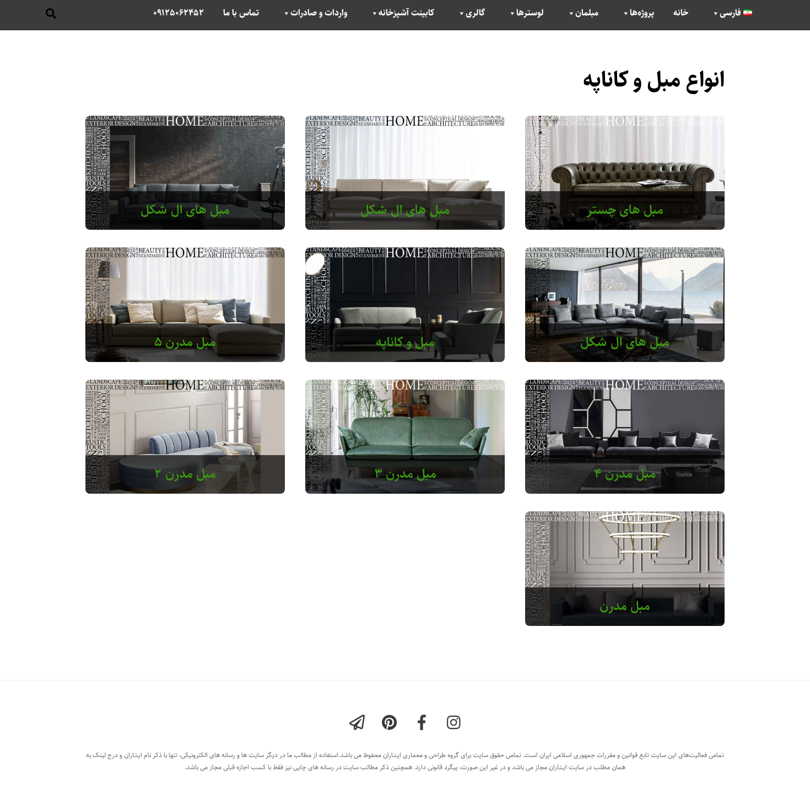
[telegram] (359, 723)
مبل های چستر (625, 209)
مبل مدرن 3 (405, 473)
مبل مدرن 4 (625, 473)
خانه (680, 13)
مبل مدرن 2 (184, 473)
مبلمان (586, 13)
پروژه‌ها (642, 13)
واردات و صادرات (318, 13)
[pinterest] (391, 723)
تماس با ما (241, 13)
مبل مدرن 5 (185, 342)
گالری (475, 13)
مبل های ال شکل (404, 209)
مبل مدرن (625, 606)
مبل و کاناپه (405, 342)
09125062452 (178, 13)
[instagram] (456, 723)
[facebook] (424, 723)
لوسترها (530, 13)
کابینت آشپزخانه (406, 13)
